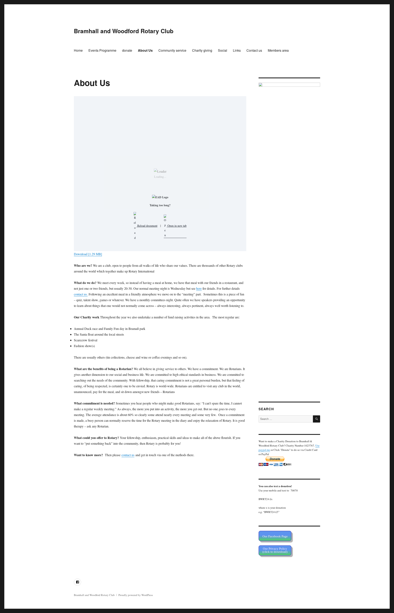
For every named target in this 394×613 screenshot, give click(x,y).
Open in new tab (177, 226)
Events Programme (102, 50)
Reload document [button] (146, 226)
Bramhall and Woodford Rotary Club (123, 31)
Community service (172, 50)
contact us (127, 455)
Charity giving (202, 50)
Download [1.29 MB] (88, 254)
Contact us (254, 50)
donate (127, 50)
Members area (278, 50)
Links (237, 50)
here (199, 288)
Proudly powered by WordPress (135, 595)
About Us (145, 50)
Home (78, 50)
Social (222, 50)
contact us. (81, 294)
